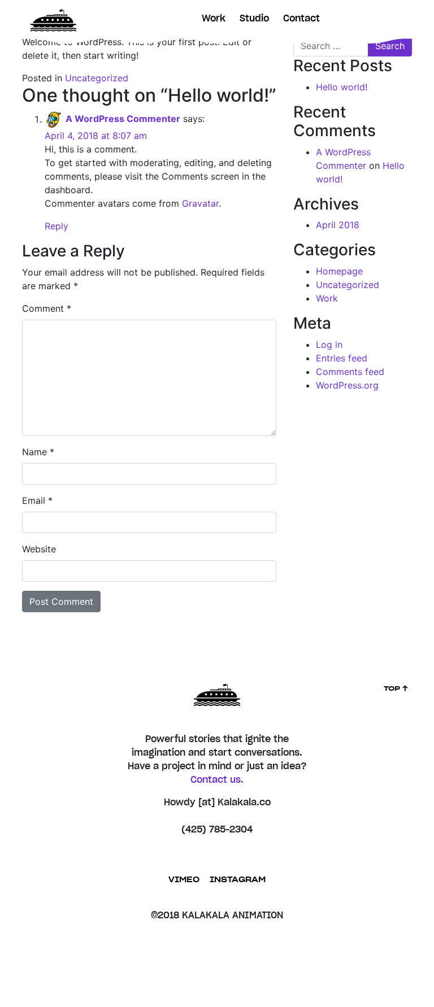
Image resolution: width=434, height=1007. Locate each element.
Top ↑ (396, 688)
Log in (329, 344)
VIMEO (183, 880)
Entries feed (341, 358)
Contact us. (217, 779)
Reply (56, 226)
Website (39, 549)
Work (213, 18)
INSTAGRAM (238, 880)
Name (38, 451)
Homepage (339, 271)
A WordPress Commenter (123, 119)
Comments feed (350, 371)
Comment (46, 308)
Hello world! (341, 87)
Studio (254, 18)
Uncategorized (96, 78)
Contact (301, 18)
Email (37, 500)
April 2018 (337, 224)
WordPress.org (347, 385)
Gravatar (200, 203)
